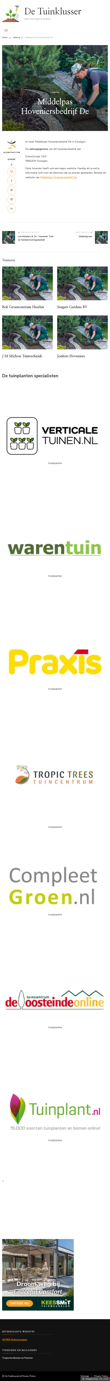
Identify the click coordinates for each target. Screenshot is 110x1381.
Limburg (55, 92)
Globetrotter (11, 152)
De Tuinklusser (52, 11)
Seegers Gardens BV (72, 307)
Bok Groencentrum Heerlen (23, 307)
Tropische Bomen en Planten (17, 1358)
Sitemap (84, 1376)
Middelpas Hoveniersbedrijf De (58, 177)
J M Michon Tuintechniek (22, 356)
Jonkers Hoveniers (71, 356)
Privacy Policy (29, 1376)
